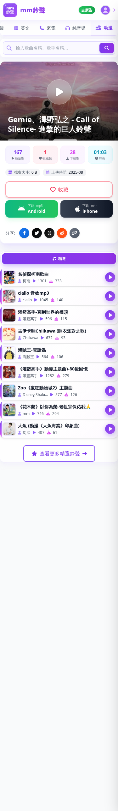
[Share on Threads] (49, 233)
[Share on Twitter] (37, 233)
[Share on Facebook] (24, 233)
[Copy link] (75, 233)
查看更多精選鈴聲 (60, 453)
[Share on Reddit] (62, 233)
